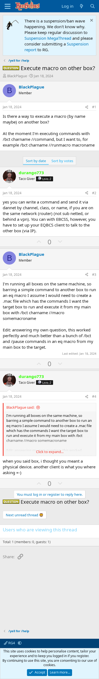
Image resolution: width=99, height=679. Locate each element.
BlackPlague (17, 75)
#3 (94, 274)
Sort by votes (62, 160)
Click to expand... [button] (50, 451)
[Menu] (7, 6)
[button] (20, 643)
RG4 (11, 642)
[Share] (86, 107)
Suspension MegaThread (47, 38)
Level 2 (46, 179)
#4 (94, 396)
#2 (94, 193)
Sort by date (36, 160)
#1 (94, 107)
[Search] (92, 6)
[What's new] (81, 6)
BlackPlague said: (20, 407)
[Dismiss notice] (91, 21)
